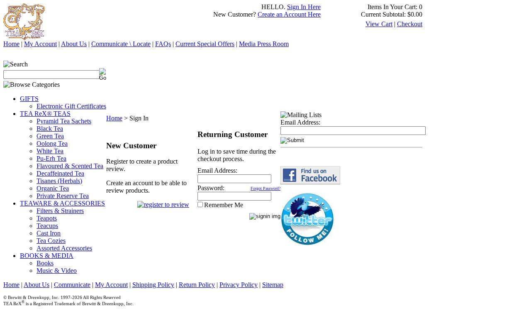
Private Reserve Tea (63, 195)
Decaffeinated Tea (60, 173)
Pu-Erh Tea (51, 158)
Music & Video (57, 270)
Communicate (72, 284)
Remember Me (223, 204)
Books (45, 263)
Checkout (409, 23)
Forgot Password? (265, 188)
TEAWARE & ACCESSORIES (62, 203)
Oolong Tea (52, 143)
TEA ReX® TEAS (45, 113)
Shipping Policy (153, 284)
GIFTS (29, 98)
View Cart (378, 23)
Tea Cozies (51, 240)
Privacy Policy (238, 284)
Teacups (47, 225)
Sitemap (272, 284)
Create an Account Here (289, 14)
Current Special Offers (204, 43)
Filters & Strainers (60, 210)
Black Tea (50, 128)
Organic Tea (53, 188)
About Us (74, 43)
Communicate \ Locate (121, 43)
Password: (210, 187)
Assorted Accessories (64, 248)
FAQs (163, 43)
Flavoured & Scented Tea (70, 165)
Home (11, 43)
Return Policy (197, 284)
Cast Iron (49, 233)
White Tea (50, 150)
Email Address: (217, 170)
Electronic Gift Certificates (71, 106)
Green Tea (50, 136)
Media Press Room (264, 43)
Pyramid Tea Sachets (64, 121)
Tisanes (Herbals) (59, 180)
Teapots (47, 218)
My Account (40, 43)
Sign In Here (304, 6)
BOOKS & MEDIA (46, 255)
